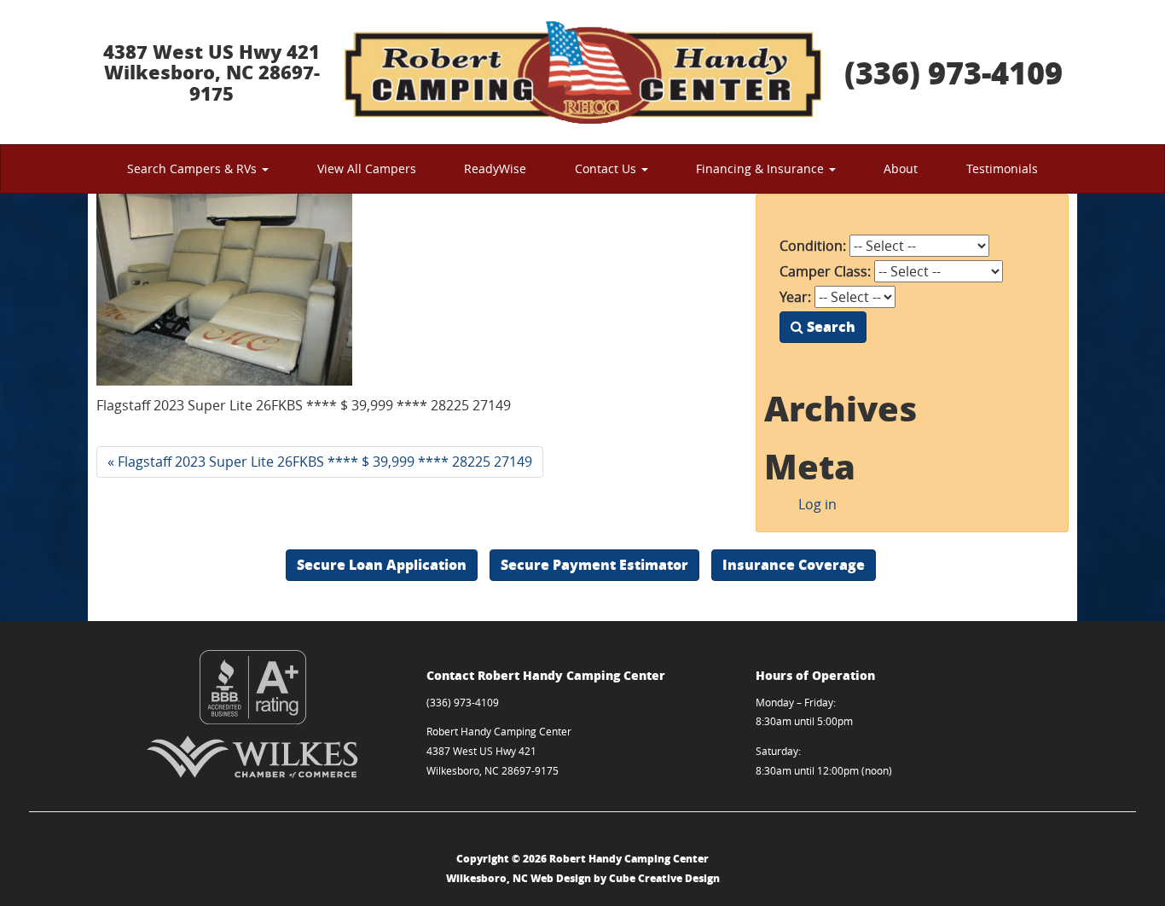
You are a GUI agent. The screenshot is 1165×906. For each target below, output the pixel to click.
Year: (795, 296)
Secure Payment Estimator (594, 564)
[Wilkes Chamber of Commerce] (252, 757)
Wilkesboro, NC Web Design (518, 878)
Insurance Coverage (793, 564)
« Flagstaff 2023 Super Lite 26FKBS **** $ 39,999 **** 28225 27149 (319, 461)
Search (829, 326)
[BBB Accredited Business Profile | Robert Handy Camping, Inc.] (252, 687)
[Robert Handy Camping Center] (582, 72)
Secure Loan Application (382, 564)
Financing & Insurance (761, 168)
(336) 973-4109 (953, 72)
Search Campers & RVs (193, 168)
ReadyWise (495, 168)
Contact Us (607, 168)
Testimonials (1002, 168)
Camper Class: (825, 271)
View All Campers (366, 168)
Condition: (813, 245)
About (901, 168)
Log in (817, 504)
